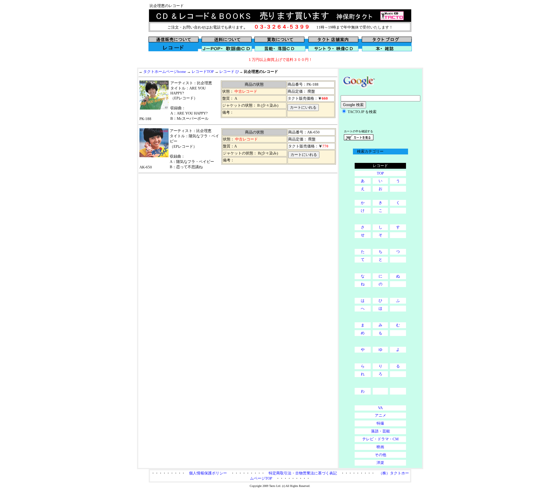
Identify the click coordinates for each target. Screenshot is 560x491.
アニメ (380, 415)
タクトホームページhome (164, 71)
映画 (380, 447)
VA (380, 408)
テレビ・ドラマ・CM (380, 439)
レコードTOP (203, 71)
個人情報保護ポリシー (208, 473)
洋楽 (380, 462)
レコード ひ (229, 71)
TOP (380, 173)
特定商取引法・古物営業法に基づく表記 (303, 473)
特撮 (380, 423)
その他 (380, 455)
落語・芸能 (380, 431)
